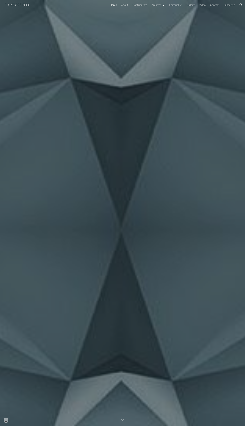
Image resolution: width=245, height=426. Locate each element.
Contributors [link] (139, 4)
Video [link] (202, 4)
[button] (241, 5)
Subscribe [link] (229, 4)
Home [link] (113, 4)
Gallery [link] (190, 4)
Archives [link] (156, 4)
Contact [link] (214, 4)
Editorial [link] (174, 4)
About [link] (124, 4)
